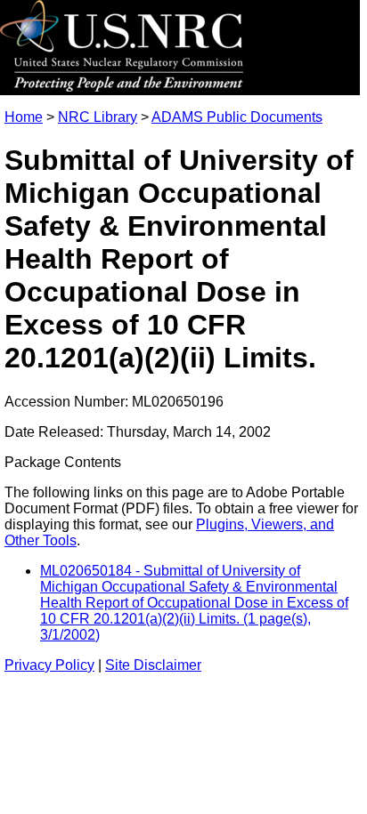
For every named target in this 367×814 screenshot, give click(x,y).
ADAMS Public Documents (236, 117)
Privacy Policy (49, 665)
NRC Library (97, 117)
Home (23, 117)
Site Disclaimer (153, 665)
